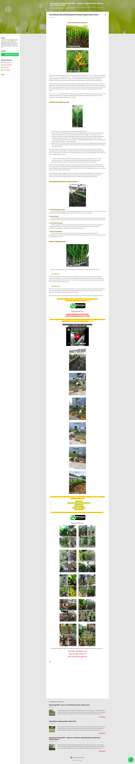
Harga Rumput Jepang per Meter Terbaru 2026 (62, 721)
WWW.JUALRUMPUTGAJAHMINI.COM (77, 656)
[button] (105, 15)
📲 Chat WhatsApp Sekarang (10, 54)
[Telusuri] (108, 4)
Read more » (102, 717)
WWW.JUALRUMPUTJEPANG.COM (77, 654)
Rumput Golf (6, 67)
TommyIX (80, 760)
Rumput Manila (6, 70)
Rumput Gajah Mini (7, 65)
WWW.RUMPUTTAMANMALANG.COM (77, 651)
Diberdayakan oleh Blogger (78, 757)
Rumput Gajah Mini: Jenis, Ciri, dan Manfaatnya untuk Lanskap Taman (69, 705)
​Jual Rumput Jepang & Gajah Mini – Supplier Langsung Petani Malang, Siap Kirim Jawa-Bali (76, 4)
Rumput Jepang (6, 62)
